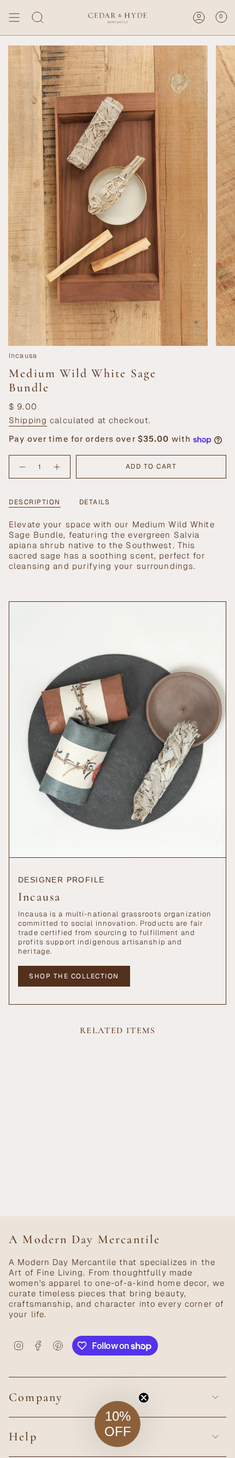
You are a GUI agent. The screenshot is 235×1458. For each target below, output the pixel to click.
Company (36, 1397)
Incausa (23, 355)
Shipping (28, 420)
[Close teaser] (143, 1397)
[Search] (37, 17)
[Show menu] (14, 17)
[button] (117, 1424)
